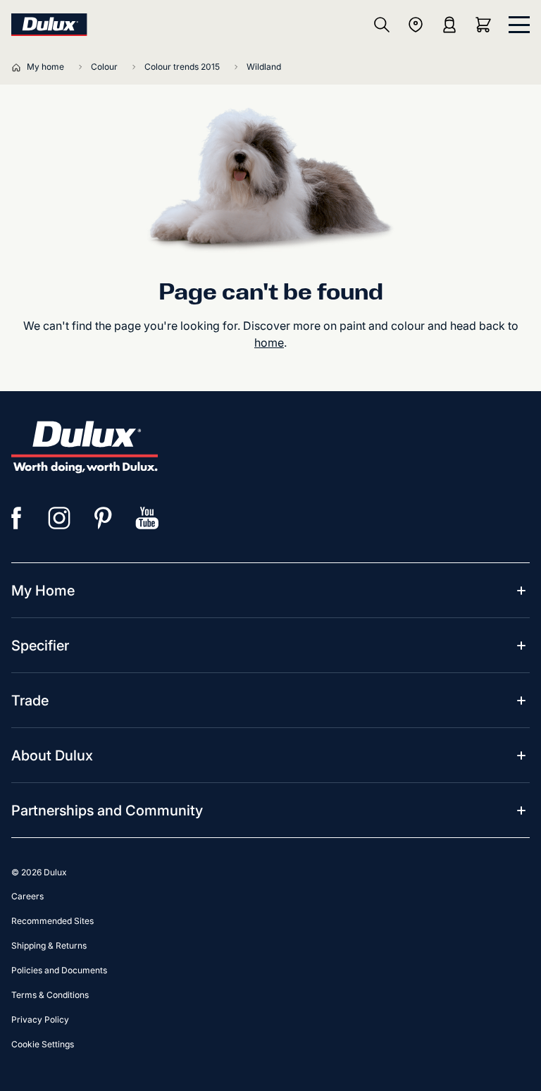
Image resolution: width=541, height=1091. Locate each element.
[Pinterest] (104, 518)
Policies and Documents (59, 970)
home (269, 342)
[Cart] (486, 25)
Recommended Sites (52, 921)
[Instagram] (60, 518)
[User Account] (449, 25)
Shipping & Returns (49, 945)
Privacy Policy (40, 1019)
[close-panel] (519, 25)
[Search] (382, 25)
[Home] (19, 67)
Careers (27, 896)
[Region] (416, 25)
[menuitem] (43, 590)
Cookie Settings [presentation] (42, 1044)
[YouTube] (147, 518)
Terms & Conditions (50, 995)
